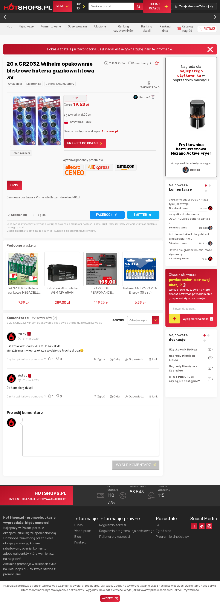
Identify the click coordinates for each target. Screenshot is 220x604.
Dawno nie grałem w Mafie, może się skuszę (190, 252)
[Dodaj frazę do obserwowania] (174, 318)
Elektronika (33, 83)
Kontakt (80, 542)
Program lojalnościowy (172, 537)
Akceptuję (110, 598)
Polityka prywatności (114, 537)
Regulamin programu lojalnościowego (126, 531)
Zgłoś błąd (163, 531)
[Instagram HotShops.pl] (209, 526)
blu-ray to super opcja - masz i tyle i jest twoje (189, 201)
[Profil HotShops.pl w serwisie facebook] (194, 526)
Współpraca (83, 531)
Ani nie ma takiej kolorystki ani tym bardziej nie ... (189, 236)
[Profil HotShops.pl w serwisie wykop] (202, 526)
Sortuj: (118, 320)
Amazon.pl (15, 83)
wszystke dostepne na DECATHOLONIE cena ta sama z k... (189, 219)
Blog (77, 537)
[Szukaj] (138, 7)
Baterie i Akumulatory (60, 83)
